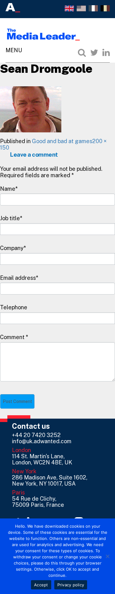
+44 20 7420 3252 (36, 435)
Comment (14, 337)
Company (12, 248)
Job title (10, 218)
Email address (18, 278)
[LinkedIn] (106, 52)
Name (7, 189)
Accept (41, 584)
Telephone (13, 307)
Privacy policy (70, 584)
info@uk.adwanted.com (41, 441)
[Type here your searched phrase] (82, 52)
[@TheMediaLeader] (94, 52)
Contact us (31, 426)
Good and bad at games (62, 141)
